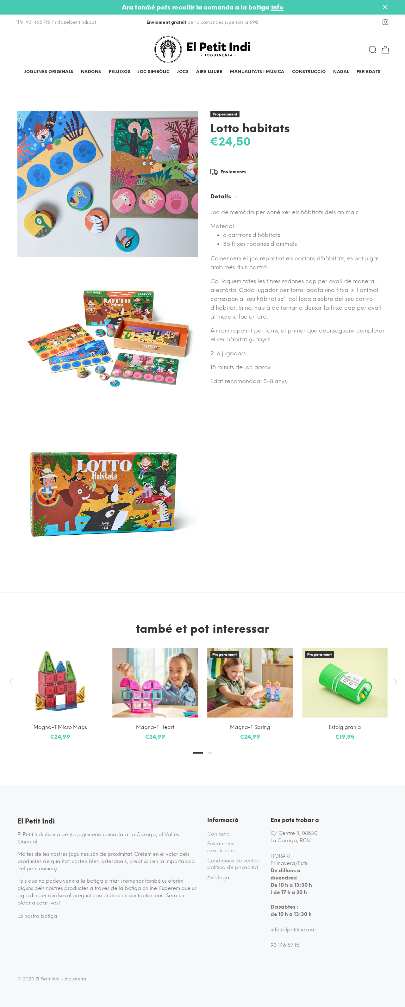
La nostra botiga (37, 916)
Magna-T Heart (155, 727)
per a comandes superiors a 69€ (202, 22)
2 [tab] (210, 753)
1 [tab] (198, 753)
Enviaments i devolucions (222, 847)
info (277, 7)
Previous (10, 682)
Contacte (218, 834)
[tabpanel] (60, 688)
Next (395, 682)
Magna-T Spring (250, 727)
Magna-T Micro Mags (60, 727)
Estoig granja (345, 727)
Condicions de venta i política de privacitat (233, 864)
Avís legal (219, 877)
